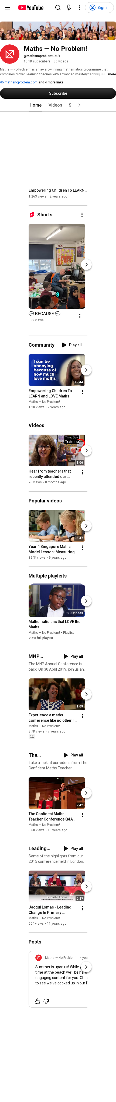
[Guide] (7, 7)
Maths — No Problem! (44, 402)
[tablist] (58, 105)
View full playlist (41, 638)
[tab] (35, 105)
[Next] (86, 264)
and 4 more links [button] (51, 82)
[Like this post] (37, 1001)
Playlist (68, 633)
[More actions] (82, 214)
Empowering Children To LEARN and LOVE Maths (58, 190)
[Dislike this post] (46, 1001)
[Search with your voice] (68, 7)
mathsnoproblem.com (20, 82)
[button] (79, 105)
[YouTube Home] (30, 7)
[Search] (58, 7)
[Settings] (79, 7)
